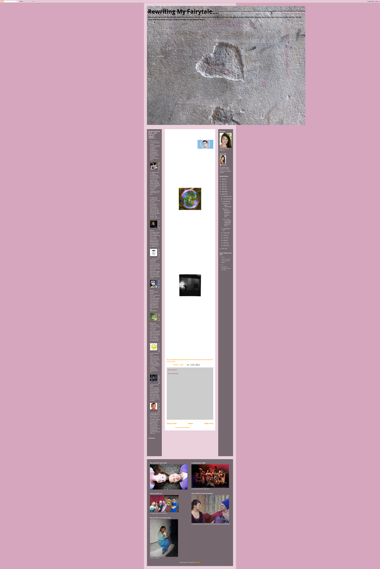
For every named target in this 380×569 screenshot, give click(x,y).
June (225, 238)
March (225, 245)
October (226, 201)
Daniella (224, 165)
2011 (223, 248)
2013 (223, 191)
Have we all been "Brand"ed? (227, 205)
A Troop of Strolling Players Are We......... (226, 268)
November (226, 199)
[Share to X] (195, 365)
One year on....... (155, 141)
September (226, 228)
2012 (223, 194)
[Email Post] (187, 364)
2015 (223, 186)
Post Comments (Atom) (182, 427)
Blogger (198, 562)
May (224, 240)
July (224, 235)
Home (190, 423)
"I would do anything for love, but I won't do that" (155, 200)
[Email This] (191, 365)
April (225, 243)
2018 (223, 179)
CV (222, 264)
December (226, 196)
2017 (223, 181)
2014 (223, 189)
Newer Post (171, 423)
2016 (223, 184)
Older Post (208, 423)
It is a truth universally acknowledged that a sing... (227, 222)
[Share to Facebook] (197, 365)
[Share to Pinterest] (199, 365)
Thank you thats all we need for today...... (226, 261)
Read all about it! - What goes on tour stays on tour (227, 213)
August (225, 233)
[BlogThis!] (193, 365)
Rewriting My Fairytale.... (183, 11)
